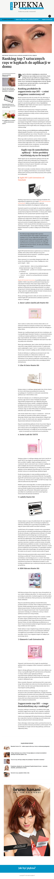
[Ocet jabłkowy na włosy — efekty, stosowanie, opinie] (8, 115)
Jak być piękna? (27, 868)
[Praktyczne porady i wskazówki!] (27, 6)
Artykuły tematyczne (9, 55)
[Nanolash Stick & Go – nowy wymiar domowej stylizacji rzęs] (8, 99)
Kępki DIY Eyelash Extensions (26, 280)
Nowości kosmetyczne (24, 55)
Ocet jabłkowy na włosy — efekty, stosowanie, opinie (8, 122)
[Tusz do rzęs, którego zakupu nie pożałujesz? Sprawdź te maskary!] (8, 82)
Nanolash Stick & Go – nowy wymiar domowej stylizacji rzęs (8, 106)
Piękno (34, 55)
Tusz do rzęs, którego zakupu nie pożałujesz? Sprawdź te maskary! (8, 90)
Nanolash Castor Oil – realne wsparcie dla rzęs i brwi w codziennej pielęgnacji (30, 746)
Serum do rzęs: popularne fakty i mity (20, 773)
